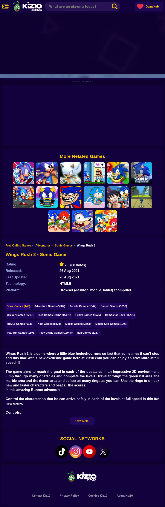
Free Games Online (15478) (54, 315)
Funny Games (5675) (88, 315)
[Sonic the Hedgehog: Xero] (118, 173)
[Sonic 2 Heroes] (106, 221)
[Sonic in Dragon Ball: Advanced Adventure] (118, 197)
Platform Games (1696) (21, 332)
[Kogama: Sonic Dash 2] (141, 197)
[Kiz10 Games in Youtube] (89, 451)
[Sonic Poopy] (82, 221)
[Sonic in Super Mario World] (94, 173)
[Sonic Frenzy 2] (23, 197)
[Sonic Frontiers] (141, 173)
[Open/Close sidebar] (5, 6)
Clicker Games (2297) (20, 315)
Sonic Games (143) (18, 306)
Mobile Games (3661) (78, 323)
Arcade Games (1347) (82, 306)
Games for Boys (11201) (120, 315)
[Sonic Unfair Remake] (70, 197)
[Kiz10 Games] (82, 476)
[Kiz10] (34, 6)
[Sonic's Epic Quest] (23, 173)
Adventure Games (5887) (49, 306)
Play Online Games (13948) (56, 332)
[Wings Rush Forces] (47, 197)
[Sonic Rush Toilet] (94, 197)
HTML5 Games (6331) (20, 323)
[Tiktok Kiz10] (61, 451)
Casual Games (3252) (114, 306)
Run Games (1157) (88, 332)
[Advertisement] (82, 43)
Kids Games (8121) (49, 323)
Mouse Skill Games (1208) (111, 323)
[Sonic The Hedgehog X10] (47, 173)
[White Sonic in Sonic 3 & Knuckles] (70, 173)
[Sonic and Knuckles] (59, 221)
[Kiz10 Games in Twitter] (103, 451)
